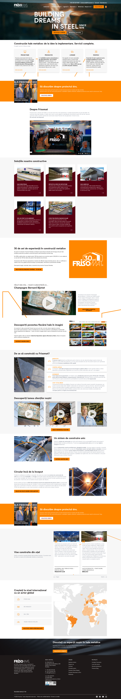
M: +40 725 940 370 (50, 671)
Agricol (65, 6)
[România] (106, 7)
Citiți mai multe (18, 69)
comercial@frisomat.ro (87, 2)
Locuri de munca (96, 664)
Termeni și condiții (55, 696)
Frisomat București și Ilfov (75, 672)
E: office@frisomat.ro (50, 673)
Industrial (46, 6)
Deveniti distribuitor (96, 666)
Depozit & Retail (56, 6)
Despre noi (88, 6)
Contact (71, 666)
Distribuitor (103, 2)
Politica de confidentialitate (43, 696)
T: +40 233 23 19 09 (50, 670)
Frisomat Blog (95, 668)
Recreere (73, 6)
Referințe (81, 6)
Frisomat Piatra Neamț (74, 670)
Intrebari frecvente (96, 662)
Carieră (97, 2)
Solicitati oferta (72, 662)
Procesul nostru (72, 668)
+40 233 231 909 (74, 2)
